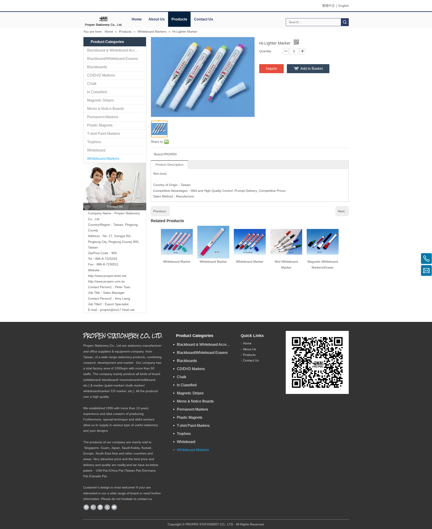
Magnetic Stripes (100, 100)
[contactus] (114, 186)
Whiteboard (96, 150)
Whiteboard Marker (177, 261)
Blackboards (97, 67)
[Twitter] (107, 507)
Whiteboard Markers (103, 159)
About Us (156, 19)
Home (137, 19)
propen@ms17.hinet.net (117, 310)
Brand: (159, 154)
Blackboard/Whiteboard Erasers (112, 59)
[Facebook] (86, 507)
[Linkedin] (100, 507)
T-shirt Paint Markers (103, 134)
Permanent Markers (102, 117)
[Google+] (93, 507)
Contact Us (203, 19)
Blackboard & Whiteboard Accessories (116, 50)
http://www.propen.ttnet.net (107, 276)
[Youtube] (114, 507)
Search (345, 22)
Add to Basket (311, 68)
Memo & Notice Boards (105, 109)
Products (179, 19)
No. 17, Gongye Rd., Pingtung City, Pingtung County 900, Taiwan (113, 241)
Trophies (94, 142)
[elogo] (103, 20)
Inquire (271, 68)
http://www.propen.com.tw (106, 281)
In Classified (97, 92)
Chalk (92, 84)
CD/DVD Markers (101, 75)
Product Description (169, 164)
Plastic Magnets (99, 125)
